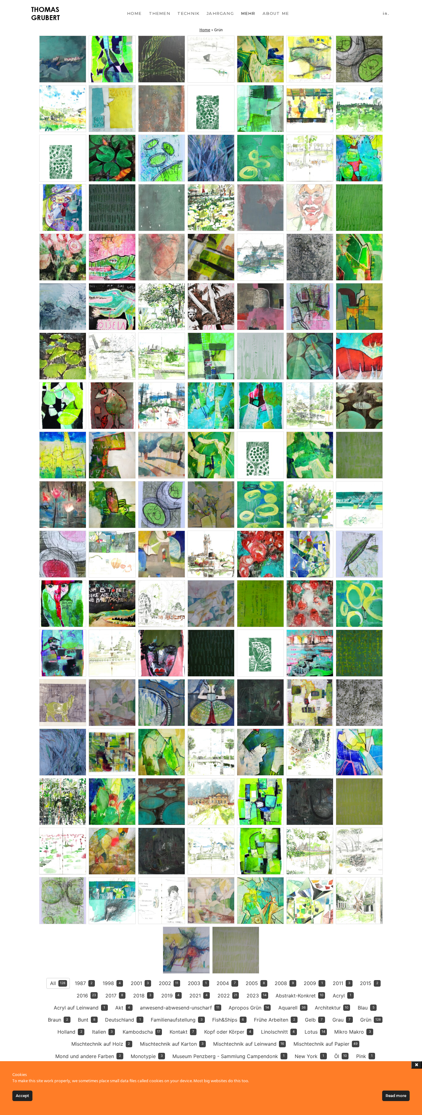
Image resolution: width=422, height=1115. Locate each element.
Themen (159, 13)
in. (386, 13)
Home (134, 13)
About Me (276, 13)
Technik (188, 13)
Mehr (248, 13)
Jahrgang (220, 13)
